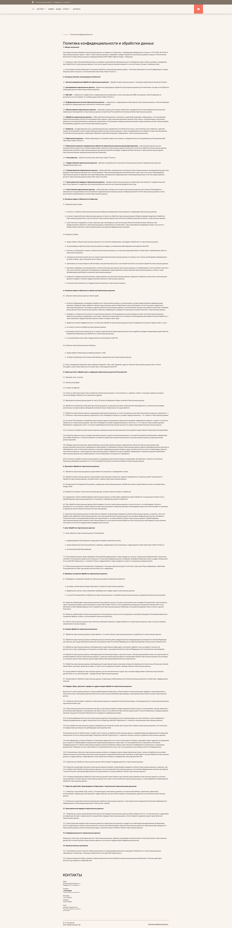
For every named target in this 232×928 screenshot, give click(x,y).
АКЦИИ (58, 9)
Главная (66, 34)
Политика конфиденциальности (158, 924)
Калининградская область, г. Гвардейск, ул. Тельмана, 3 (72, 884)
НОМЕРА (51, 9)
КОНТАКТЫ (76, 9)
